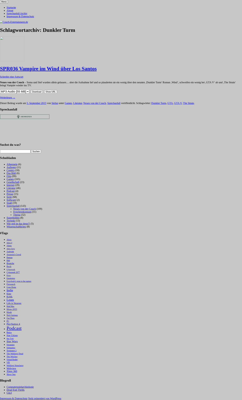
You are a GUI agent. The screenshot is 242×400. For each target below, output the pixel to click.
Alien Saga (11, 249)
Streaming (10, 345)
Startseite (11, 7)
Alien (9, 240)
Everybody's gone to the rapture (19, 281)
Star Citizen (12, 335)
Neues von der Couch (94, 103)
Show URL (51, 92)
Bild (8, 261)
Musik (9, 312)
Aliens (9, 246)
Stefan (55, 103)
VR (8, 362)
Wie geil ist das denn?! (18, 223)
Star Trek (10, 338)
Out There (10, 318)
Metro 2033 (12, 309)
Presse (10, 194)
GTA (170, 103)
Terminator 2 (11, 351)
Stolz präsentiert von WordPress (44, 398)
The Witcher (12, 356)
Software (11, 200)
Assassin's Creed (14, 254)
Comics (10, 170)
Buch (9, 266)
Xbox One (11, 374)
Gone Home (11, 287)
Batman (10, 258)
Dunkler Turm (158, 103)
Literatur (77, 103)
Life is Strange (14, 303)
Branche (10, 263)
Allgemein (12, 164)
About (10, 10)
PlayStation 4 (13, 324)
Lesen (10, 300)
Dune (9, 275)
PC (8, 321)
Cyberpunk (11, 269)
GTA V (178, 103)
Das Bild (11, 173)
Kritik (10, 296)
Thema (16, 214)
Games (68, 103)
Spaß (9, 202)
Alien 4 (9, 243)
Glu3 (9, 392)
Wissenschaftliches (16, 226)
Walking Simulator (15, 365)
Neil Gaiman (12, 315)
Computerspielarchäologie (20, 386)
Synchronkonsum (22, 211)
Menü (4, 1)
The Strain (188, 103)
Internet (10, 185)
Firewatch (11, 284)
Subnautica (11, 348)
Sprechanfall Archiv (17, 13)
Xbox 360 (12, 371)
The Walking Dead (15, 353)
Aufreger (11, 167)
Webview (11, 368)
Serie (9, 197)
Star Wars (12, 341)
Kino (9, 293)
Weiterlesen (7, 97)
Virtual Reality (12, 360)
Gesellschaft (13, 182)
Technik (11, 220)
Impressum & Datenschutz (20, 16)
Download (36, 92)
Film (9, 176)
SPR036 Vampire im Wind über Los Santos (48, 69)
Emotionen (11, 278)
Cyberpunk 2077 (13, 272)
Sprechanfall (113, 103)
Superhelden (13, 217)
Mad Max (10, 306)
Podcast (11, 191)
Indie (10, 290)
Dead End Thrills (16, 389)
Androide (10, 252)
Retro (9, 332)
